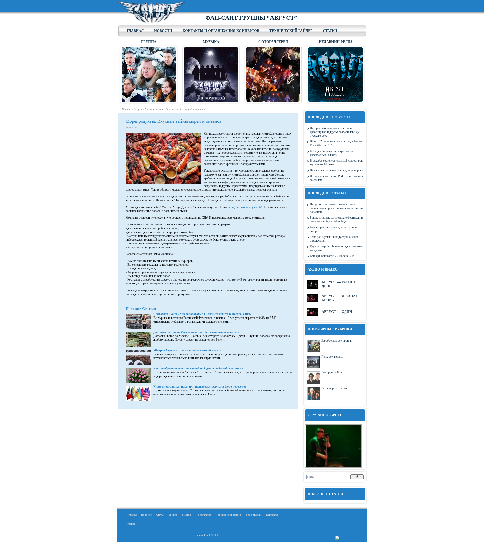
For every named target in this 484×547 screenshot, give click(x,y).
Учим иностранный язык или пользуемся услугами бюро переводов (199, 386)
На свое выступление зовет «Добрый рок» (336, 170)
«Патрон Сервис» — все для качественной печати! (187, 350)
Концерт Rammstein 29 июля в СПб (332, 256)
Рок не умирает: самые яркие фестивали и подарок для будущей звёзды (336, 219)
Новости (163, 31)
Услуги (138, 109)
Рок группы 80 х (331, 372)
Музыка (186, 514)
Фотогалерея (203, 514)
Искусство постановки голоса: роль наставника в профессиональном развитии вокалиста (336, 208)
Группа (173, 514)
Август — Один (337, 312)
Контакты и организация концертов (221, 31)
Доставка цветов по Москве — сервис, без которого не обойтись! (196, 332)
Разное (129, 523)
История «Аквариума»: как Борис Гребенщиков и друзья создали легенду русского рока (334, 131)
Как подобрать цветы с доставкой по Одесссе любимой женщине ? (198, 368)
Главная (135, 31)
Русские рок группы (334, 388)
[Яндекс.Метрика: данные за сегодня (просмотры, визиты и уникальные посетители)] (347, 538)
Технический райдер (291, 31)
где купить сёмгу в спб (246, 207)
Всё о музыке (254, 514)
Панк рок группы (332, 356)
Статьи (330, 31)
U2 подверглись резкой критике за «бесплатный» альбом (331, 153)
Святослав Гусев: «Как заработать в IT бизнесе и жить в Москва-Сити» (202, 314)
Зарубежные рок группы (336, 340)
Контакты (272, 514)
